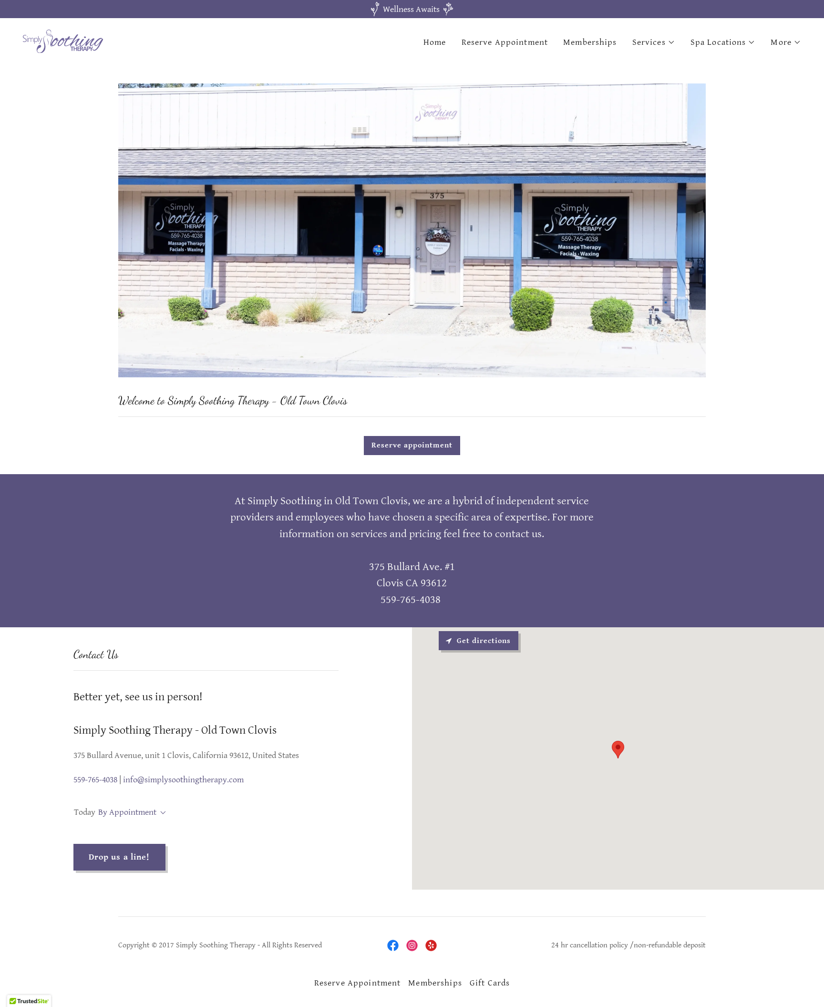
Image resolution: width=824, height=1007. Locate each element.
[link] (63, 41)
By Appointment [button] (127, 812)
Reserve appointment (412, 445)
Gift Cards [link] (490, 983)
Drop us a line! (119, 857)
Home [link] (434, 42)
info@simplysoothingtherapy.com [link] (183, 780)
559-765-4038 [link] (95, 780)
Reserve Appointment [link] (505, 42)
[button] (653, 42)
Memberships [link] (590, 42)
